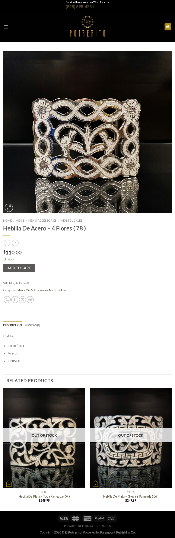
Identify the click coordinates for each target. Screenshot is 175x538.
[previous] (3, 449)
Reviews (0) (33, 325)
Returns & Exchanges (94, 526)
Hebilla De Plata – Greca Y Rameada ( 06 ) (130, 496)
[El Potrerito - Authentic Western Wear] (87, 27)
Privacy (70, 526)
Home (7, 220)
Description (12, 325)
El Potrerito (73, 532)
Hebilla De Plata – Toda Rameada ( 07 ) (44, 496)
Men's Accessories (42, 220)
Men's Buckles (71, 220)
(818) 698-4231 (80, 6)
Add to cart (19, 268)
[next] (171, 449)
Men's (20, 220)
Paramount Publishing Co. (118, 532)
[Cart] (168, 26)
